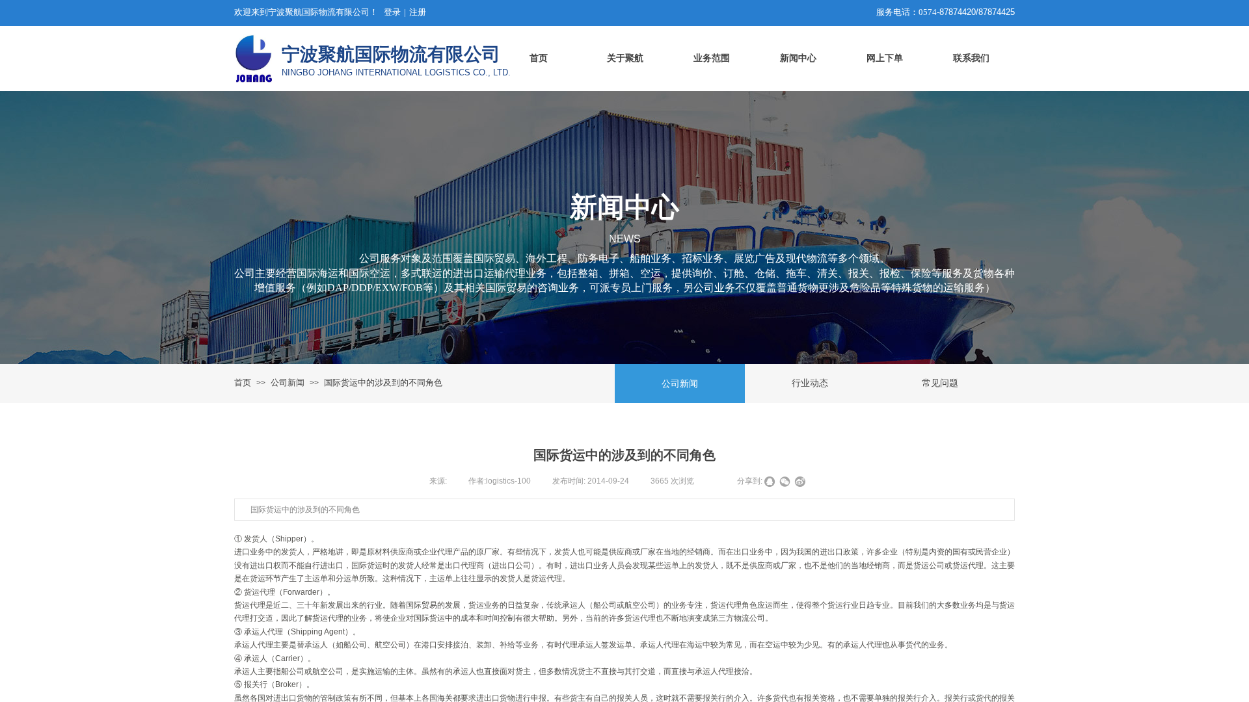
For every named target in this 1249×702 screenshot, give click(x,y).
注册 (417, 12)
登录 (392, 12)
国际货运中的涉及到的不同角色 (383, 382)
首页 (242, 382)
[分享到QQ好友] (769, 481)
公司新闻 (287, 382)
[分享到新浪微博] (799, 481)
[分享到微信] (784, 481)
